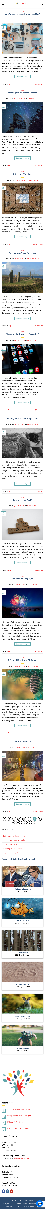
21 (19, 819)
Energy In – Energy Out (11, 853)
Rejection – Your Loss (22, 174)
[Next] (33, 822)
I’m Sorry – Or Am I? (22, 500)
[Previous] (4, 819)
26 (13, 822)
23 (29, 819)
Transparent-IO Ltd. (12, 1206)
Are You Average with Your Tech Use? (22, 14)
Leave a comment (37, 244)
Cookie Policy (28, 1200)
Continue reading (22, 76)
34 (28, 822)
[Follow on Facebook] (3, 1191)
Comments (39, 84)
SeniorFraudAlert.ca (22, 1158)
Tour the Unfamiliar (22, 741)
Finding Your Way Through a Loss (22, 418)
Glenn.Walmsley (33, 20)
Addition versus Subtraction (13, 836)
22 (24, 819)
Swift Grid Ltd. (34, 1206)
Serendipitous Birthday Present (22, 92)
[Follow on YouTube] (11, 1191)
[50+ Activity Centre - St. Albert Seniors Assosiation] (22, 4)
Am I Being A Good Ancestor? (22, 253)
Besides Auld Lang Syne (22, 578)
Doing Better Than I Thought (13, 840)
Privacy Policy (17, 1200)
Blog (22, 11)
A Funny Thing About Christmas (22, 660)
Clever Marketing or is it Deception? (22, 334)
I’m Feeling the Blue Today (12, 848)
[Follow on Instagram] (7, 1191)
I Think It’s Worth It (9, 844)
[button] (3, 3)
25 (40, 819)
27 (18, 822)
